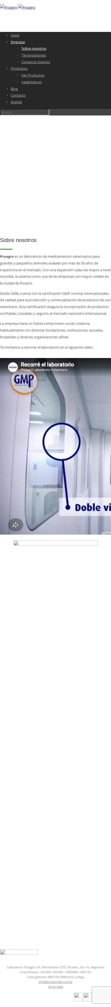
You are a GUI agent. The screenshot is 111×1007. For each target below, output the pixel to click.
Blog (14, 88)
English (16, 102)
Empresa (18, 41)
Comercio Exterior (36, 61)
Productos (19, 68)
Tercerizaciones (34, 55)
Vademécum (32, 82)
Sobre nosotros (34, 48)
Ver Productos (33, 75)
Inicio (15, 35)
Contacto (18, 95)
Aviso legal (55, 987)
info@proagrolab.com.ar (55, 982)
